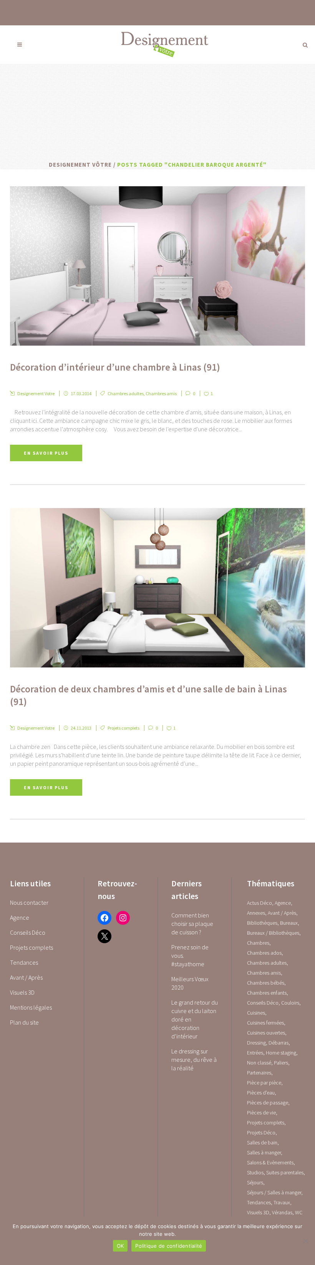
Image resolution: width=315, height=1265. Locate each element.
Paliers (281, 1062)
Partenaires (259, 1072)
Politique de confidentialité (168, 1246)
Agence (19, 917)
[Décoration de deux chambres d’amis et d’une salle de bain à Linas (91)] (157, 587)
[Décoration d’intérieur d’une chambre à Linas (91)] (157, 266)
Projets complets (123, 728)
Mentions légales (31, 1007)
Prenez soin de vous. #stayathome (190, 955)
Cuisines (256, 1012)
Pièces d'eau (261, 1092)
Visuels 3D (22, 992)
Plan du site (24, 1022)
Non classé (259, 1062)
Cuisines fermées (265, 1022)
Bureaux (289, 922)
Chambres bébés (265, 982)
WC (298, 1212)
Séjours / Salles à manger (274, 1192)
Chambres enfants (267, 992)
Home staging (281, 1052)
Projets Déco (261, 1132)
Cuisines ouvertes (266, 1032)
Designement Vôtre (80, 164)
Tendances (24, 962)
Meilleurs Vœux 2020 (190, 983)
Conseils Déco (27, 932)
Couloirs (290, 1002)
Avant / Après (26, 977)
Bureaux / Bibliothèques (273, 932)
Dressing (256, 1042)
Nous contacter (29, 902)
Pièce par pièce (264, 1082)
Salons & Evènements (270, 1162)
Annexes (256, 912)
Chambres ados (264, 952)
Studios (255, 1172)
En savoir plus (46, 453)
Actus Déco (259, 902)
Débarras (278, 1042)
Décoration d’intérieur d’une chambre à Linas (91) (115, 367)
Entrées (255, 1052)
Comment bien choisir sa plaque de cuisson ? (192, 923)
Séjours (255, 1182)
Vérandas (282, 1212)
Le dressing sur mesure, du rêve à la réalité (194, 1059)
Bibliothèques (262, 922)
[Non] (305, 1241)
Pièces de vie (261, 1112)
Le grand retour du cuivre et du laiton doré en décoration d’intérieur (194, 1019)
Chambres (258, 942)
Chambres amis (161, 393)
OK (120, 1246)
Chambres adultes (126, 393)
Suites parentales (284, 1172)
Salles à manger (264, 1152)
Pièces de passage (267, 1102)
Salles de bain (262, 1142)
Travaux (282, 1202)
